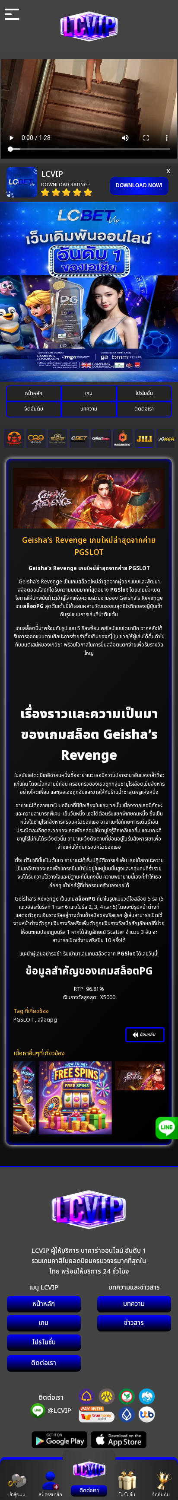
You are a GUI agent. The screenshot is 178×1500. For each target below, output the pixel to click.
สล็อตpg (47, 1020)
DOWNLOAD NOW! (139, 185)
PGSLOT (23, 1020)
